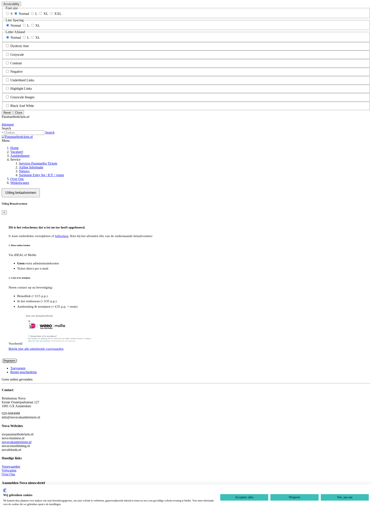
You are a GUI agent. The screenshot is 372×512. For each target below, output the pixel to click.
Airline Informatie (31, 167)
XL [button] (45, 13)
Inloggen (8, 124)
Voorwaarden (11, 466)
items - (13, 120)
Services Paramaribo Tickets (38, 163)
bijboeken (61, 236)
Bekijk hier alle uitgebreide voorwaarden (36, 348)
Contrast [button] (16, 63)
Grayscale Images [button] (22, 97)
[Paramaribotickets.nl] (17, 137)
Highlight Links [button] (21, 88)
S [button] (11, 13)
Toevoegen (17, 368)
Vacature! (16, 152)
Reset (7, 112)
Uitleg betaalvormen (20, 192)
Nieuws (24, 171)
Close (18, 112)
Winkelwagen (19, 183)
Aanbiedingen (19, 155)
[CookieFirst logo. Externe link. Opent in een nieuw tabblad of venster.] (4, 490)
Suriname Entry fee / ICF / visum (41, 175)
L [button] (36, 13)
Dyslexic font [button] (19, 46)
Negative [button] (16, 71)
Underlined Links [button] (22, 80)
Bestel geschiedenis (23, 372)
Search (49, 132)
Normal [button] (24, 13)
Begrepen (9, 360)
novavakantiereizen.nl (16, 442)
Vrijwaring (9, 470)
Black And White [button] (22, 106)
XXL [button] (58, 13)
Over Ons (17, 179)
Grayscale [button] (17, 54)
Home (14, 148)
